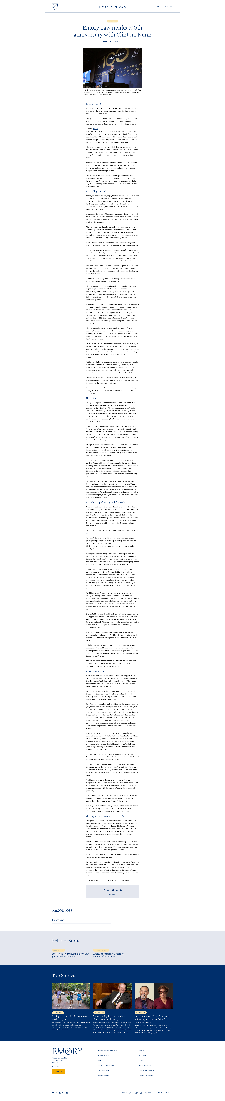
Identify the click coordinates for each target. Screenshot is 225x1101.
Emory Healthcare (103, 1055)
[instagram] (60, 1093)
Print (114, 894)
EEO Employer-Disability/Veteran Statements (160, 1093)
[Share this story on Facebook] (104, 890)
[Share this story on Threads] (117, 890)
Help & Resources (103, 1071)
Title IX (144, 1093)
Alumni (141, 1050)
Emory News (112, 6)
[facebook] (53, 1093)
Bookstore (142, 1055)
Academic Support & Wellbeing (107, 1050)
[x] (56, 1093)
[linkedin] (67, 1093)
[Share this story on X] (108, 890)
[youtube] (63, 1093)
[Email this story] (121, 890)
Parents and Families (146, 1076)
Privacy (139, 1093)
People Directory (103, 1076)
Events (99, 1060)
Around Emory (112, 21)
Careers (141, 1060)
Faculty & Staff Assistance (105, 1066)
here (88, 533)
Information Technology (147, 1071)
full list (95, 129)
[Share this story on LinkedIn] (113, 890)
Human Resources (145, 1066)
